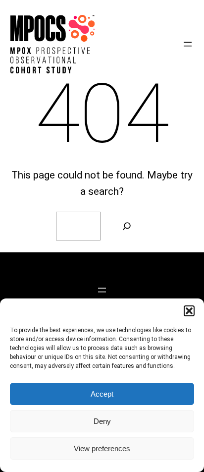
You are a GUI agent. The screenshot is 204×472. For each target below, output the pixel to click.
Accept (102, 394)
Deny (102, 421)
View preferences (102, 448)
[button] (189, 311)
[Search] (126, 226)
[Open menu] (188, 44)
